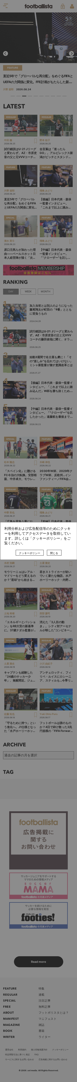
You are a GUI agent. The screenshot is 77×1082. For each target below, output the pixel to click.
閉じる (54, 553)
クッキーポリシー (29, 553)
